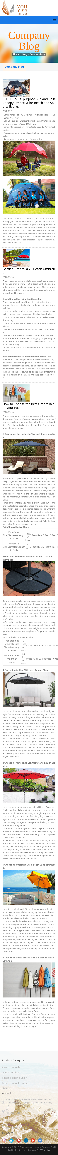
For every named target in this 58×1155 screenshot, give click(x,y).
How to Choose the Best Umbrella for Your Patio (28, 406)
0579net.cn (45, 1150)
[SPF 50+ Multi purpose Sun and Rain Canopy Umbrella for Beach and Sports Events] (29, 88)
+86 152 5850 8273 (14, 1120)
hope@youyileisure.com (16, 1127)
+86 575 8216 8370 (14, 1113)
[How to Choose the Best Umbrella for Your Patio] (29, 393)
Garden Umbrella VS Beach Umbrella (29, 271)
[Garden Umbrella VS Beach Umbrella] (29, 258)
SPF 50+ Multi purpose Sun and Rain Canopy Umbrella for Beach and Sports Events (29, 103)
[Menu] (54, 20)
